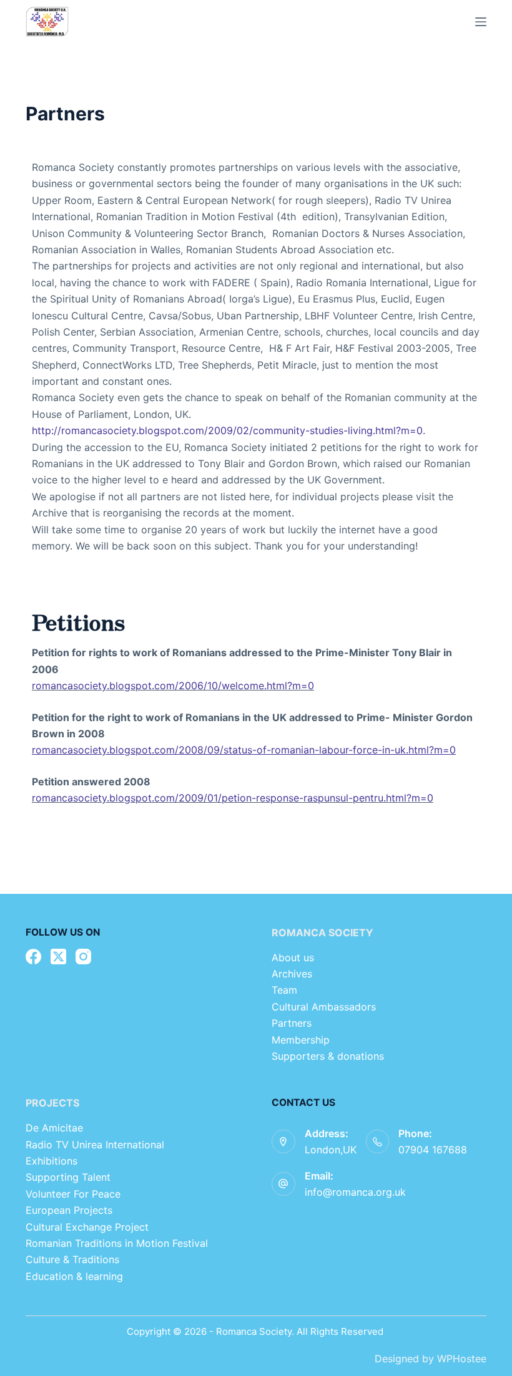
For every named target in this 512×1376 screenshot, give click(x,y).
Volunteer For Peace (73, 1194)
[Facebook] (33, 956)
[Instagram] (83, 956)
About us (293, 957)
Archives (292, 973)
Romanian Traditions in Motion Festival (117, 1243)
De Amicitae (54, 1128)
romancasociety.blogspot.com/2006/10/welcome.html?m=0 (173, 685)
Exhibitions (51, 1161)
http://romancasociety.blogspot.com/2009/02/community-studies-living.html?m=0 (227, 430)
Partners (292, 1023)
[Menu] (480, 21)
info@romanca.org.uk (355, 1192)
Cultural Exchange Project (87, 1227)
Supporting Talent (68, 1177)
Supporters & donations (328, 1056)
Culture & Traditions (72, 1259)
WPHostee (461, 1358)
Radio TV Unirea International (95, 1144)
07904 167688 (432, 1149)
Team (286, 990)
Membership (302, 1040)
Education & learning (74, 1276)
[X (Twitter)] (58, 956)
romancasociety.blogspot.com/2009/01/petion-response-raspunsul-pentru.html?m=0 (232, 798)
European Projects (69, 1210)
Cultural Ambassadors (324, 1007)
